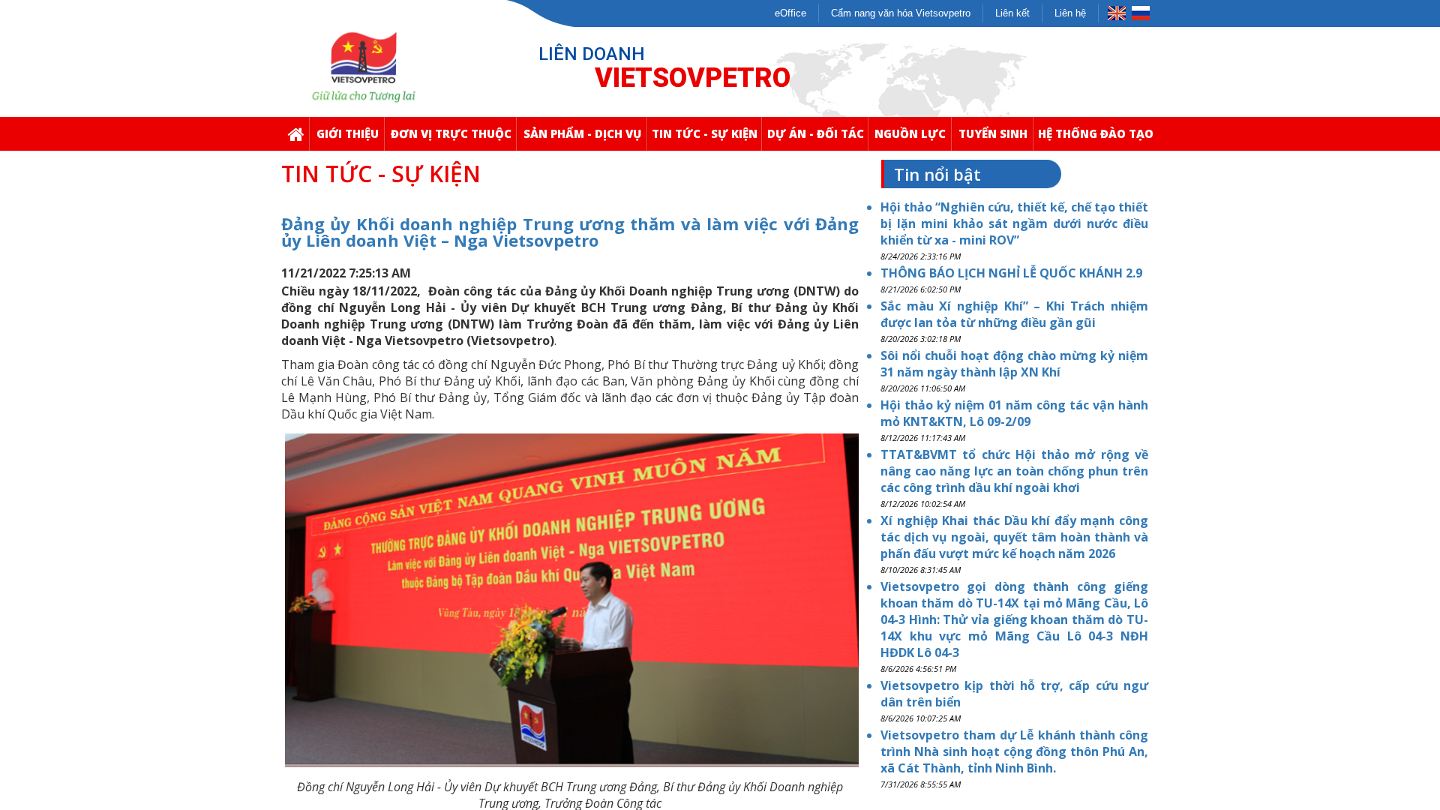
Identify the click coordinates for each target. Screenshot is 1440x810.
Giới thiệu (347, 133)
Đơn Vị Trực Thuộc (451, 133)
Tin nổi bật (937, 174)
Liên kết (1012, 13)
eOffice (790, 13)
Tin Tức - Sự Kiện (705, 133)
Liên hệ (1070, 13)
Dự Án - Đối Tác (815, 133)
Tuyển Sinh (993, 133)
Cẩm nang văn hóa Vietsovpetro (900, 13)
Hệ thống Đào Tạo (1096, 133)
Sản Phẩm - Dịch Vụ (582, 133)
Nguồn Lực (910, 133)
